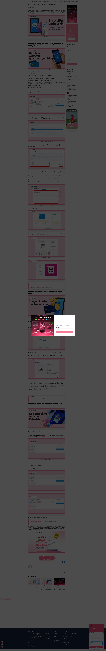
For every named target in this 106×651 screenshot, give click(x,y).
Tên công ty (58, 327)
